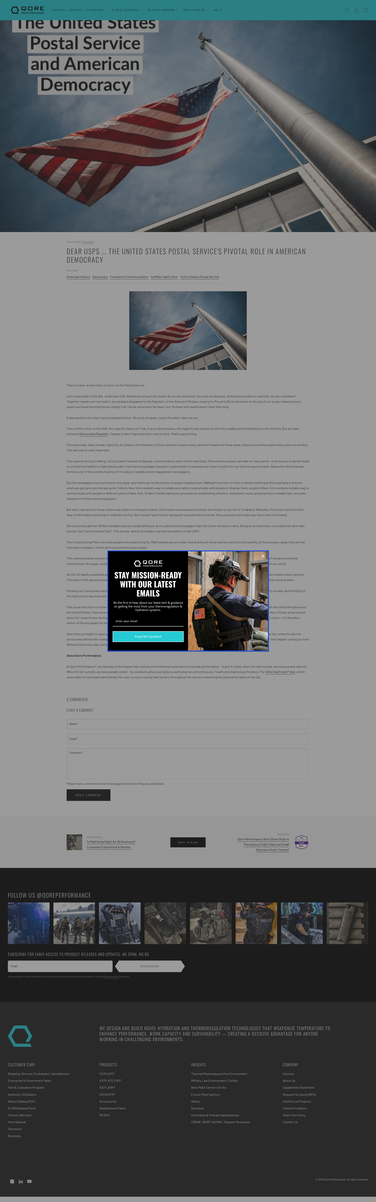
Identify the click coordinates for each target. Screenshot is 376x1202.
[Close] (263, 556)
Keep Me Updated (148, 636)
